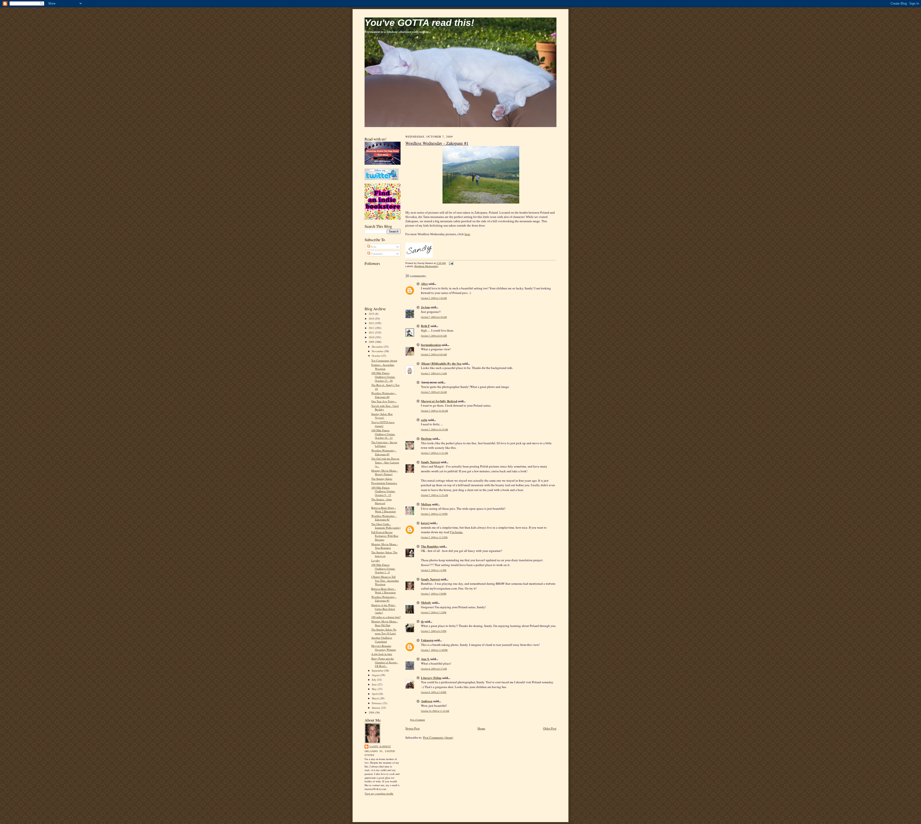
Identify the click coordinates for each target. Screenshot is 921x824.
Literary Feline (431, 677)
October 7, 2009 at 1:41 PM (433, 570)
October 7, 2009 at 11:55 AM (434, 495)
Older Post (549, 728)
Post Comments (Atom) (438, 737)
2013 (372, 323)
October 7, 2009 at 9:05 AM (434, 354)
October (376, 355)
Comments (376, 253)
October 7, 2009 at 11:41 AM (434, 453)
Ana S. (425, 658)
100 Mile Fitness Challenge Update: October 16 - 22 (383, 433)
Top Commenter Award (384, 360)
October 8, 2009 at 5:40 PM (433, 692)
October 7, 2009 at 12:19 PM (434, 513)
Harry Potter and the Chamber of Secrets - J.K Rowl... (384, 662)
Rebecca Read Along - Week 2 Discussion (383, 509)
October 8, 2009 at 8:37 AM (434, 668)
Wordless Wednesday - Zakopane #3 (383, 452)
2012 (372, 328)
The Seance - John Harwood (381, 501)
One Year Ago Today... (384, 401)
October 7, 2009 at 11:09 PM (434, 650)
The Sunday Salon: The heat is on (384, 554)
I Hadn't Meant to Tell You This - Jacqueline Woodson (385, 580)
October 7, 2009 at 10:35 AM (434, 429)
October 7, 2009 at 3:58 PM (433, 593)
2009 (372, 342)
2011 (372, 332)
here (467, 234)
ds (422, 621)
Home (481, 728)
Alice (424, 283)
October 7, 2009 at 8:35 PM (433, 631)
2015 (372, 314)
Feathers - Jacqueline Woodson (382, 366)
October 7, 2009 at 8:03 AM (434, 335)
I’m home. (456, 532)
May (375, 689)
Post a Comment (417, 719)
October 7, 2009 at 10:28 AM (434, 410)
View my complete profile (379, 793)
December (378, 346)
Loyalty (375, 560)
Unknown (427, 640)
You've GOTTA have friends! (383, 424)
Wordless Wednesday (426, 266)
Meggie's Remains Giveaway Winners (383, 647)
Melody (426, 602)
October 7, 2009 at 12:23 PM (434, 537)
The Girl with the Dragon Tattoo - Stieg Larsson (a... (385, 462)
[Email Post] (450, 263)
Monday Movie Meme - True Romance (384, 546)
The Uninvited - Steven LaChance (384, 444)
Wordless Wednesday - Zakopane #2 (383, 517)
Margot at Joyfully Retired (439, 401)
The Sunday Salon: (381, 478)
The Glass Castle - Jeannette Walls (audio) (386, 526)
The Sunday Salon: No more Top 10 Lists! (383, 631)
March (376, 698)
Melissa (426, 504)
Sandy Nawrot (380, 746)
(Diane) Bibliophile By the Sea (441, 363)
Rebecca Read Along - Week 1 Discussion (383, 590)
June (375, 684)
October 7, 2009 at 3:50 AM (434, 298)
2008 (372, 712)
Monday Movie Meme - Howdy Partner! (384, 472)
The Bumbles (430, 546)
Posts (373, 246)
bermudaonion (431, 344)
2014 (372, 318)
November (378, 351)
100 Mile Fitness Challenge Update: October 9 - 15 (383, 491)
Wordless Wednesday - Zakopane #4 (383, 395)
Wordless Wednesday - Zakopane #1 (383, 598)
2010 (372, 337)
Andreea (426, 701)
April (375, 693)
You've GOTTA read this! (419, 23)
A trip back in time (381, 654)
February (377, 703)
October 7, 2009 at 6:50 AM (434, 317)
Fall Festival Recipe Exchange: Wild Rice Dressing (384, 535)
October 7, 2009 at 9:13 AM (434, 373)
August (376, 675)
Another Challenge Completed (381, 639)
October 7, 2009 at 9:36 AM (434, 392)
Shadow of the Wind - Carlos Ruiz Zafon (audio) (383, 608)
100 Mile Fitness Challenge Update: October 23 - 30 (383, 376)
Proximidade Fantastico (384, 483)
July (374, 679)
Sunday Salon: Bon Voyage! (382, 416)
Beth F (425, 325)
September (378, 670)
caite (424, 419)
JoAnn (425, 307)
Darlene (426, 438)
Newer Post (412, 728)
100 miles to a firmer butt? (386, 617)
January (376, 707)
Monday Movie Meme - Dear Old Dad (384, 623)
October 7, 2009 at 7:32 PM (433, 612)
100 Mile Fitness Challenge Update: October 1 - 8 (383, 568)
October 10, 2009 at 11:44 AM (435, 711)
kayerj (425, 522)
